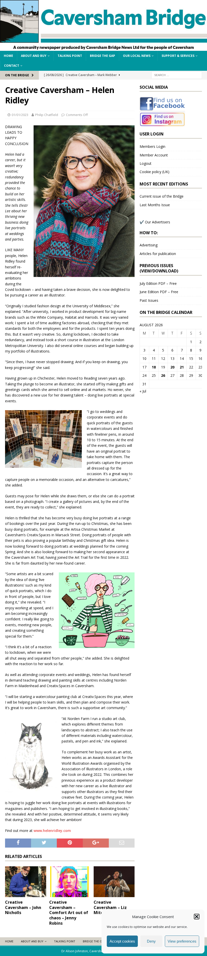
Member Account (154, 155)
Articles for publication (158, 253)
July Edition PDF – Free (158, 283)
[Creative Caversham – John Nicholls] (25, 881)
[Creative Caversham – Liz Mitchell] (114, 881)
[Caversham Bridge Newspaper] (103, 47)
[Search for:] (176, 74)
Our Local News (136, 56)
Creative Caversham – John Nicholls (23, 907)
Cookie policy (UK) (154, 171)
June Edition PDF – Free (159, 291)
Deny (151, 941)
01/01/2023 (20, 114)
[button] (196, 916)
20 (172, 367)
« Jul (143, 391)
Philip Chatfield (46, 114)
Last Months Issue (155, 204)
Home (8, 56)
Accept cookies (122, 941)
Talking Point (70, 56)
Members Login (152, 146)
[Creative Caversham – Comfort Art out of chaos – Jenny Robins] (69, 881)
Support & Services (178, 56)
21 (182, 367)
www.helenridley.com (52, 830)
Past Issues (149, 300)
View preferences (182, 941)
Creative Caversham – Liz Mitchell (110, 907)
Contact (11, 65)
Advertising (149, 245)
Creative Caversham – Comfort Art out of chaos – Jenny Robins (68, 912)
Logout (145, 163)
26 (163, 375)
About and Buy (33, 56)
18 (154, 367)
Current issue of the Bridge (162, 196)
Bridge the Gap (102, 56)
